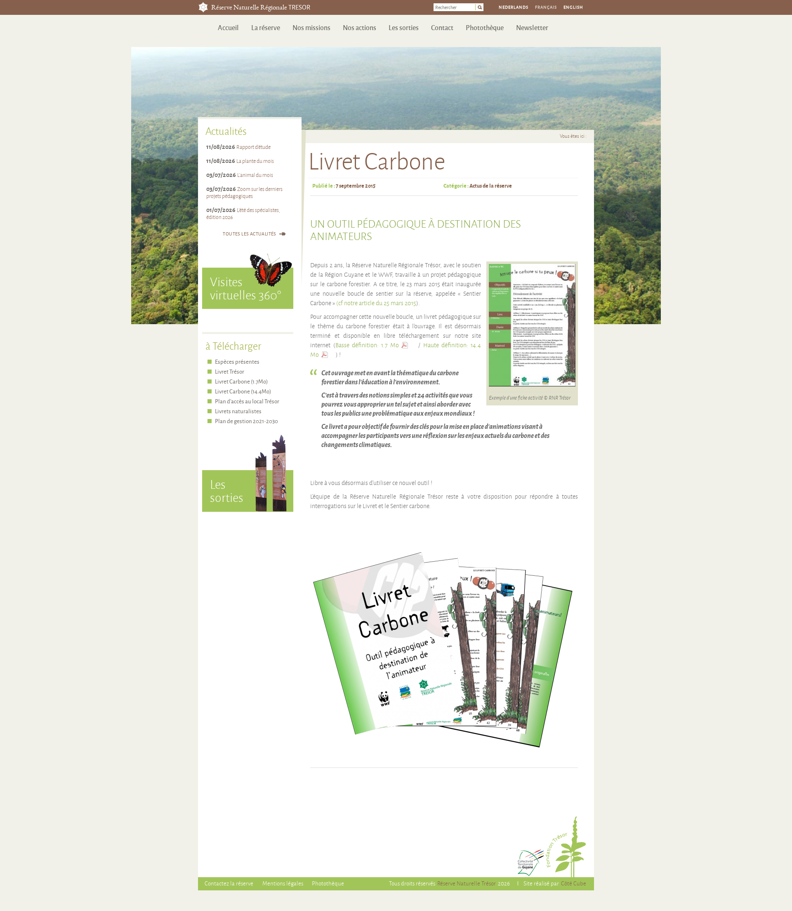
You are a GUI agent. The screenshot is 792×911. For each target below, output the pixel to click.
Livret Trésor (229, 371)
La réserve (265, 27)
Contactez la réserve (229, 883)
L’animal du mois (255, 175)
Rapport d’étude (253, 147)
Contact (442, 27)
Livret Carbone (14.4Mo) (243, 391)
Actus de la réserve (490, 185)
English (573, 7)
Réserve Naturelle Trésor (466, 883)
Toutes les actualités (249, 234)
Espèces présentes (237, 361)
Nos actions (359, 27)
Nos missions (311, 27)
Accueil (228, 27)
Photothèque (485, 27)
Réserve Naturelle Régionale (260, 8)
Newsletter (532, 27)
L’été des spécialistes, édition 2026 (243, 213)
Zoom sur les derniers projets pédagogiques (244, 192)
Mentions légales (282, 883)
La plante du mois (255, 161)
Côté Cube (573, 883)
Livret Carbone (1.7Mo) (241, 381)
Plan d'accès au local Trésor (247, 401)
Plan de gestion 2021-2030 (246, 421)
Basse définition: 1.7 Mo (367, 345)
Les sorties (404, 27)
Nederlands (513, 7)
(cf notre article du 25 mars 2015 (376, 303)
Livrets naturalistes (238, 411)
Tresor (203, 7)
